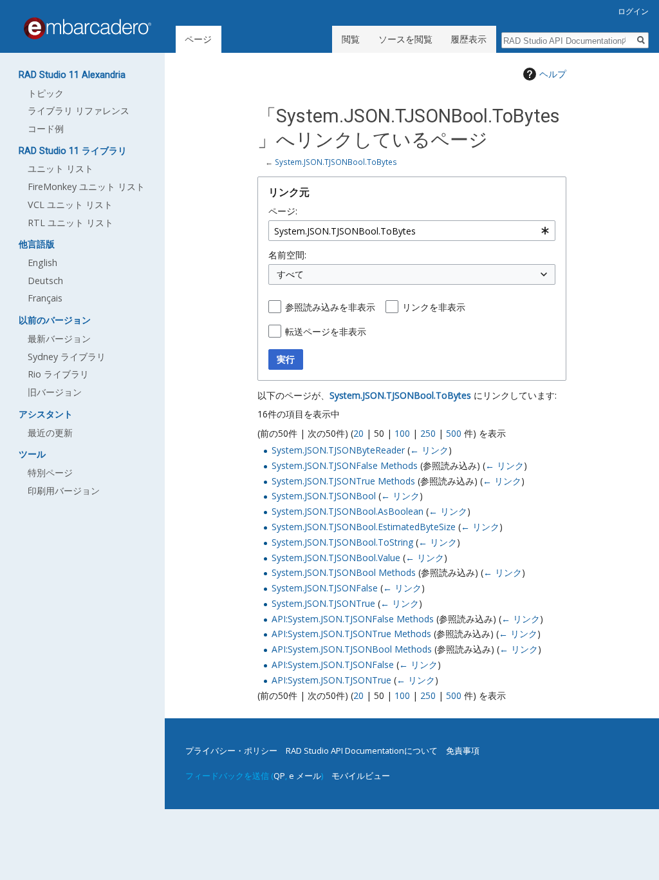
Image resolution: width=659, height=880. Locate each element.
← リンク (429, 450)
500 (453, 433)
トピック (46, 93)
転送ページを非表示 (325, 331)
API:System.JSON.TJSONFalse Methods (353, 619)
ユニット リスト (60, 168)
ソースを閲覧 (405, 39)
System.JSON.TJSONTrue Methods (343, 481)
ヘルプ (552, 74)
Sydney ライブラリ (67, 356)
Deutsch (45, 280)
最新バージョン (59, 338)
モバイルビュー (360, 775)
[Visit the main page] (87, 28)
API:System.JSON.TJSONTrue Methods (351, 633)
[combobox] (411, 230)
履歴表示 (468, 39)
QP (279, 775)
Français (45, 298)
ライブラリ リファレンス (78, 110)
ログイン (633, 11)
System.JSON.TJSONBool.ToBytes (336, 162)
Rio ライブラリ (58, 374)
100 (402, 433)
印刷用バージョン (64, 490)
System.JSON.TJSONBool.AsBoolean (347, 511)
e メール (305, 775)
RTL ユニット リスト (70, 222)
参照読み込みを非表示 (330, 307)
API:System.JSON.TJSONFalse (333, 664)
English (42, 262)
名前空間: (287, 255)
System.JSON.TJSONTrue (323, 603)
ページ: (282, 211)
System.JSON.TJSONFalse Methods (345, 465)
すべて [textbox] (290, 274)
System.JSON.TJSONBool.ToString (342, 542)
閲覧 (351, 39)
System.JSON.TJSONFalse (325, 588)
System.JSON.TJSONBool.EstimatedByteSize (364, 527)
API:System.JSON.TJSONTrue (331, 680)
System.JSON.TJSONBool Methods (344, 572)
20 (358, 433)
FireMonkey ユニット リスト (86, 186)
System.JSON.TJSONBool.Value (336, 557)
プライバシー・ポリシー (231, 750)
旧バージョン (55, 392)
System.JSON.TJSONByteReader (338, 450)
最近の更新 (50, 432)
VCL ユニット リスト (70, 204)
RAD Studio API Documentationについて (362, 750)
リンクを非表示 (433, 307)
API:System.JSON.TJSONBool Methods (352, 649)
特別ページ (50, 472)
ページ (198, 39)
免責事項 (462, 750)
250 (428, 433)
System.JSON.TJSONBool (324, 496)
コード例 (46, 128)
